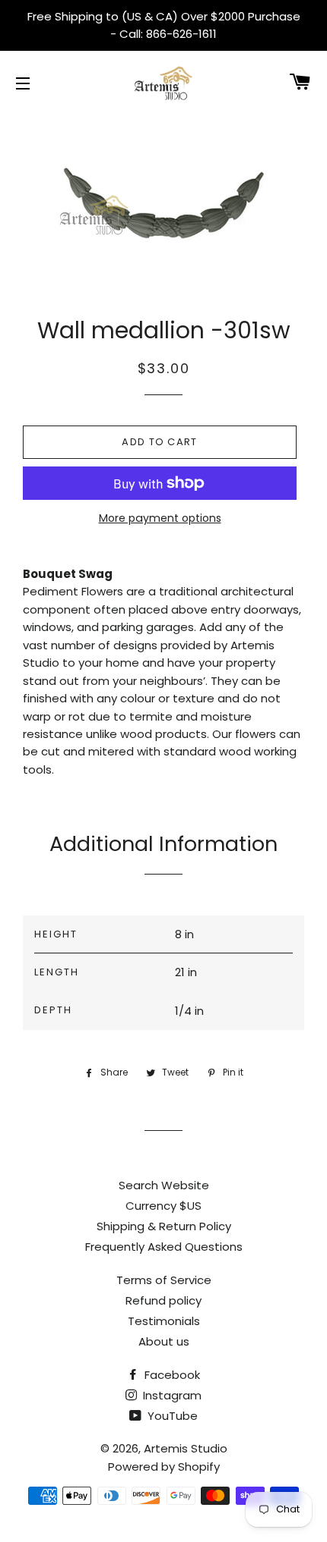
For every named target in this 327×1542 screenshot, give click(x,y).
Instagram (171, 1395)
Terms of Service (163, 1280)
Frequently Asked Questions (164, 1247)
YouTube (171, 1416)
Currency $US (163, 1206)
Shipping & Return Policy (164, 1226)
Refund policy (163, 1300)
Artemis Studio (185, 1448)
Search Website (164, 1185)
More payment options (160, 518)
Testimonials (164, 1321)
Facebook (170, 1375)
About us (163, 1341)
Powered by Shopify (164, 1466)
